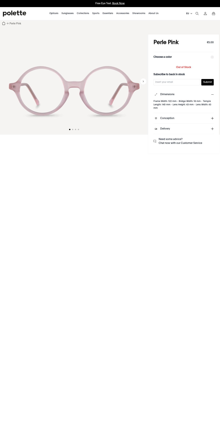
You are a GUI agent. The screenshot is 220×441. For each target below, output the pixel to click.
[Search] (197, 13)
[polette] (14, 13)
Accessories (122, 13)
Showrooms (138, 13)
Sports (95, 13)
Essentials (108, 13)
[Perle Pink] (74, 81)
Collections (83, 13)
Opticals (53, 13)
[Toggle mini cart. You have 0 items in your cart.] (213, 13)
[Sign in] (205, 13)
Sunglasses (68, 13)
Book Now (118, 3)
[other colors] (211, 57)
